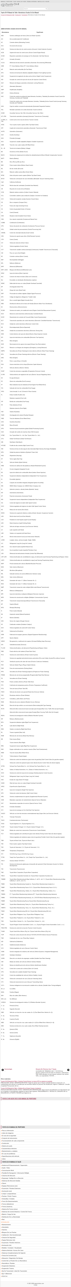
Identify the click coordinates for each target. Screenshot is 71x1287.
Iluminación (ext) (7, 1191)
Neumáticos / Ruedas (8, 1263)
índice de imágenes (7, 1133)
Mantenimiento (6, 1224)
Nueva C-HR (20, 1)
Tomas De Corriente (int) (9, 1255)
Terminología (24, 14)
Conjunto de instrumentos (9, 1138)
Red (3, 1219)
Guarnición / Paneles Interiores (11, 1242)
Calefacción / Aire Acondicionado (11, 1235)
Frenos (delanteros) (8, 1204)
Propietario (9, 1)
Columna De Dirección (8, 1175)
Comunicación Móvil (8, 1170)
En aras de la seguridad (9, 1135)
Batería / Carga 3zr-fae (9, 1214)
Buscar (47, 1)
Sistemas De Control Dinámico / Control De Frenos (17, 1211)
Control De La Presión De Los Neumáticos (14, 1260)
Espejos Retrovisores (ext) (9, 1186)
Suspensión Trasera (8, 1268)
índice (4, 1159)
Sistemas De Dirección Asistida (11, 1180)
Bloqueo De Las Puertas (9, 1232)
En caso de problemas (8, 1153)
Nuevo (24, 1)
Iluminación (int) (6, 1245)
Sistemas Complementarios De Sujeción (14, 1253)
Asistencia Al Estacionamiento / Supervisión (14, 1165)
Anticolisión (5, 1227)
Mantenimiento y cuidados (9, 1151)
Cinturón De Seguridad (8, 1237)
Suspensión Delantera (8, 1266)
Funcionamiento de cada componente (13, 1140)
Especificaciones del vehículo (10, 1156)
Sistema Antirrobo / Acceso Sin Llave (12, 1250)
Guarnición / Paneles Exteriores (11, 1188)
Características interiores (9, 1148)
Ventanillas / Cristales (8, 1199)
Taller (14, 1)
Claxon (4, 1183)
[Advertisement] (35, 21)
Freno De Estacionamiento (10, 1201)
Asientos (4, 1229)
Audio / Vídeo (6, 1168)
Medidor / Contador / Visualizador (12, 1248)
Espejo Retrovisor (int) (8, 1240)
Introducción (18, 14)
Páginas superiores (32, 1)
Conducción (5, 1143)
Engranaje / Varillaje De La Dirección (12, 1178)
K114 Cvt (4, 1276)
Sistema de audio (7, 1146)
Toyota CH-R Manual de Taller (7, 14)
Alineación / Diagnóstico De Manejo (12, 1258)
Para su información (8, 1130)
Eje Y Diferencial (7, 1273)
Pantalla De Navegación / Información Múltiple (15, 1173)
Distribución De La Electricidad (11, 1217)
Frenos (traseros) (7, 1206)
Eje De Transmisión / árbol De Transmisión (14, 1271)
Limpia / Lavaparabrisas (9, 1193)
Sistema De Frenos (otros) (10, 1209)
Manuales (3, 1)
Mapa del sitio (41, 1)
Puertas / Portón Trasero (9, 1196)
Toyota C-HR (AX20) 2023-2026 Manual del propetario (19, 1099)
